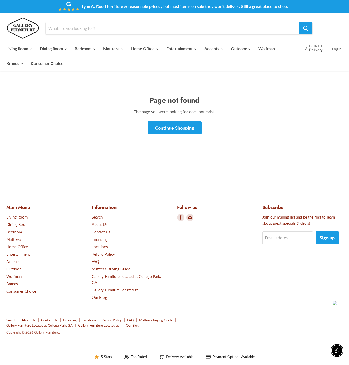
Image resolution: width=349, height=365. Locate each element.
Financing (100, 239)
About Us (100, 224)
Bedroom (83, 48)
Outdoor (239, 48)
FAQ (95, 261)
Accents (212, 48)
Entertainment (180, 48)
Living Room (17, 48)
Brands (13, 63)
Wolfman (266, 48)
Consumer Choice (47, 63)
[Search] (305, 28)
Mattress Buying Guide (111, 269)
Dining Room (52, 48)
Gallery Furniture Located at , (115, 290)
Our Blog (99, 297)
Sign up (327, 238)
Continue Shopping (174, 128)
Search (97, 217)
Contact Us (101, 232)
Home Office (143, 48)
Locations (100, 246)
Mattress (111, 48)
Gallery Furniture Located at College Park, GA (39, 325)
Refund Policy (103, 254)
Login (336, 49)
